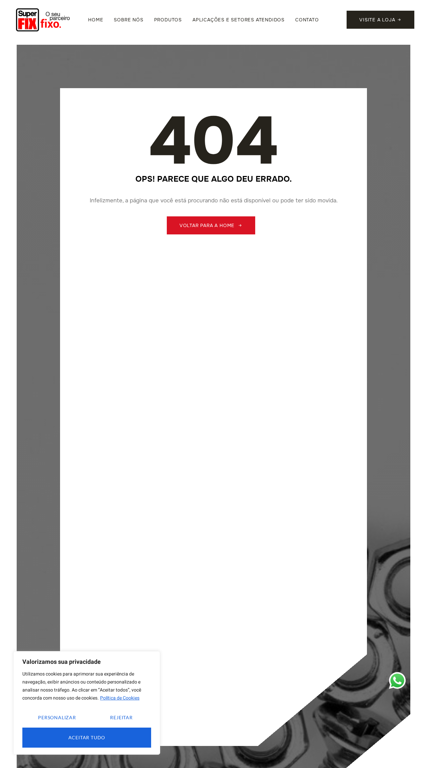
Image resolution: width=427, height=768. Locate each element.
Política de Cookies (119, 698)
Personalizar (57, 717)
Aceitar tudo (86, 737)
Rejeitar (121, 717)
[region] (86, 703)
